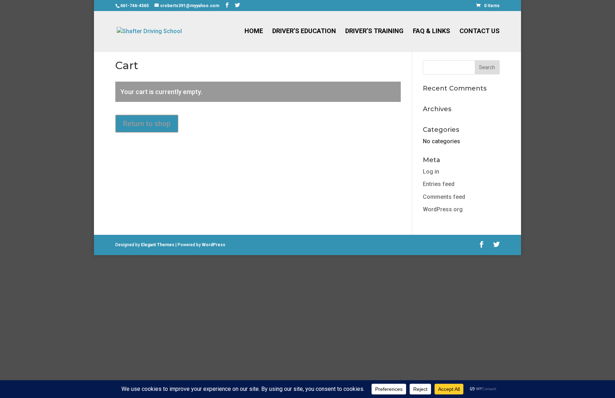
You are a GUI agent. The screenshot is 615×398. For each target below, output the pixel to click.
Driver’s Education (304, 32)
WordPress (213, 244)
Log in (431, 171)
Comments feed (444, 196)
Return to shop (146, 123)
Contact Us (479, 32)
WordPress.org (443, 209)
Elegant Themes (157, 244)
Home (254, 32)
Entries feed (438, 184)
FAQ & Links (431, 32)
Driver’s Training (374, 32)
